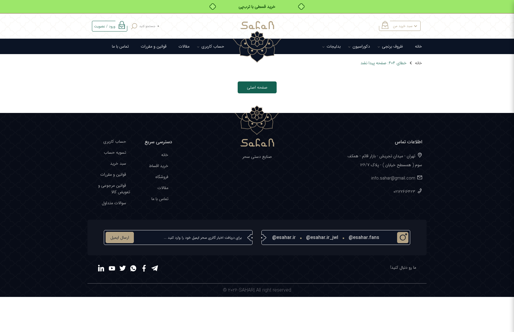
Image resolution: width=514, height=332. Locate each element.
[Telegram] (154, 269)
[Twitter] (122, 269)
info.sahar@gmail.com (393, 178)
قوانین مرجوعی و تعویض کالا (114, 188)
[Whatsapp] (133, 269)
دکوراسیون (361, 46)
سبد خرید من (403, 26)
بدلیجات (334, 46)
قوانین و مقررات (154, 46)
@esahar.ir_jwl (322, 237)
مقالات (183, 46)
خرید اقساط (158, 166)
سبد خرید (118, 163)
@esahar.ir (284, 237)
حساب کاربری (212, 46)
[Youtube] (112, 269)
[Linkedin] (101, 269)
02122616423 (404, 191)
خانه (418, 46)
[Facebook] (144, 269)
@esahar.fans (364, 237)
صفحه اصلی (257, 87)
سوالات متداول (114, 203)
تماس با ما (120, 46)
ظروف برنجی (392, 46)
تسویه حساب (115, 152)
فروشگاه (161, 177)
